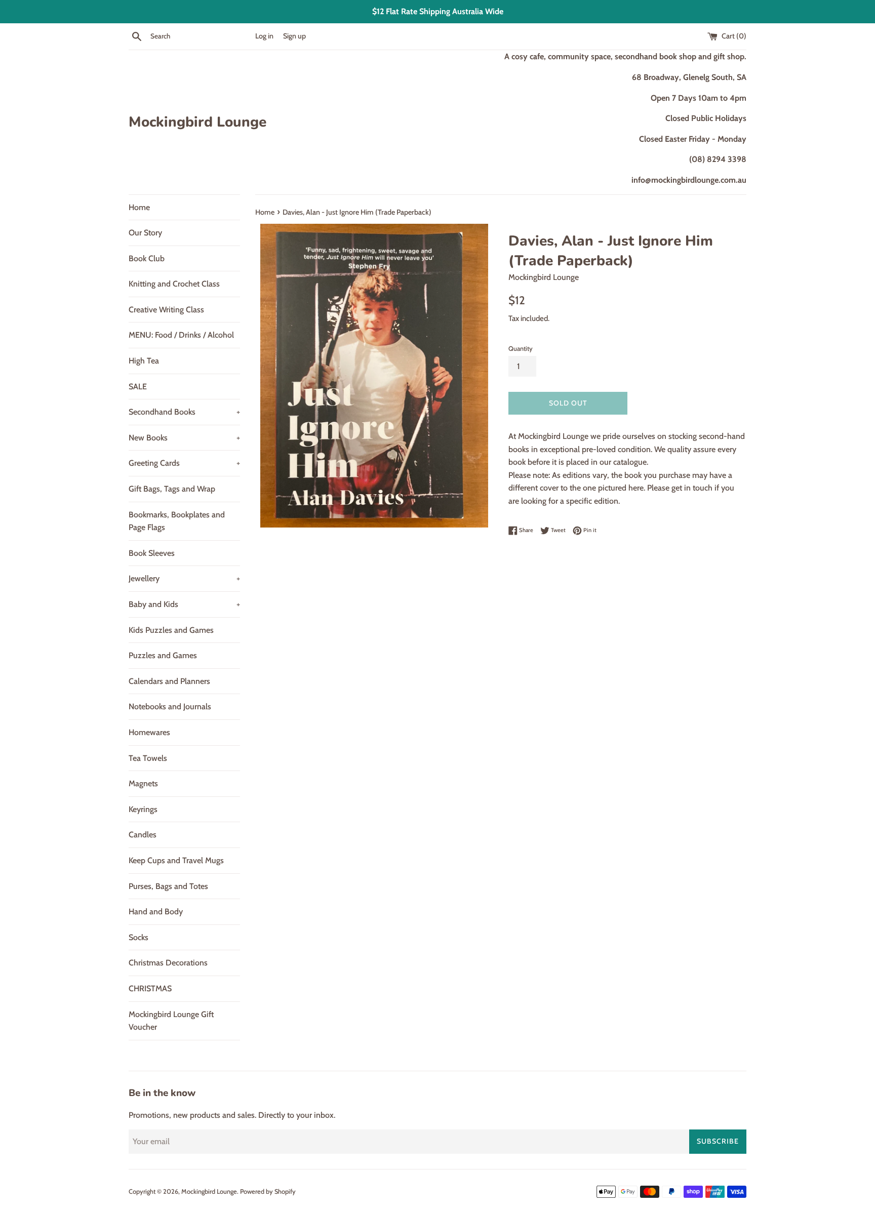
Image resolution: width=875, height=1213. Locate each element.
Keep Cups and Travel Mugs (176, 860)
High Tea (144, 361)
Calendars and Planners (169, 681)
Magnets (143, 783)
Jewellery (184, 578)
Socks (138, 937)
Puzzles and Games (163, 655)
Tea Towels (148, 758)
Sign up (294, 36)
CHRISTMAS (150, 988)
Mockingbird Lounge (197, 122)
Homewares (149, 732)
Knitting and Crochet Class (174, 284)
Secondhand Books (184, 412)
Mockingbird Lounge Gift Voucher (171, 1020)
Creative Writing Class (166, 309)
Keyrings (143, 809)
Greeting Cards (184, 463)
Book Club (147, 258)
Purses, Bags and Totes (168, 886)
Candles (142, 834)
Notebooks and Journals (170, 706)
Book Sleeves (152, 553)
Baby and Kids (184, 604)
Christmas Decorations (168, 962)
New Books (184, 437)
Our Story (145, 232)
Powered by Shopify (268, 1191)
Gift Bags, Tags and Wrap (172, 489)
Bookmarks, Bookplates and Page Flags (177, 521)
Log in (264, 36)
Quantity (520, 348)
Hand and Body (156, 911)
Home (139, 207)
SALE (138, 386)
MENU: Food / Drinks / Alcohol (181, 335)
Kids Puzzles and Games (171, 630)
